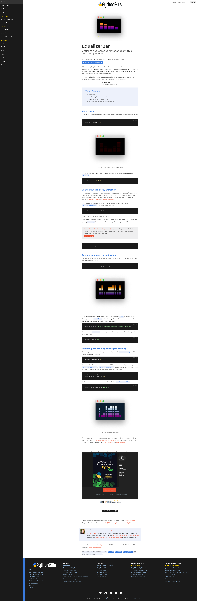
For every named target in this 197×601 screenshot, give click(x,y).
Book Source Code (138, 574)
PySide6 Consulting (183, 572)
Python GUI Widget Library (116, 59)
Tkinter (3, 57)
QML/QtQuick (33, 583)
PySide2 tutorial (132, 523)
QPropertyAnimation (109, 199)
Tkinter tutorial (101, 577)
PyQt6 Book (134, 570)
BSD (135, 599)
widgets (101, 545)
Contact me (168, 579)
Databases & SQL (34, 576)
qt (135, 552)
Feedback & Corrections (173, 570)
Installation (66, 565)
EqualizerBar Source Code (92, 62)
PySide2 (4, 61)
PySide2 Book (143, 568)
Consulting (5, 29)
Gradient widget (107, 442)
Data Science (33, 579)
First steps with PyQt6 (69, 570)
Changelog (109, 599)
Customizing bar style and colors (98, 99)
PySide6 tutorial (119, 523)
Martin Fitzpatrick (88, 59)
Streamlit (4, 54)
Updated (4, 9)
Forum (3, 23)
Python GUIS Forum (173, 565)
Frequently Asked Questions (72, 581)
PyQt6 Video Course (138, 577)
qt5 (83, 554)
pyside (130, 552)
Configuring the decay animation (98, 97)
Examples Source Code (173, 568)
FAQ (2, 12)
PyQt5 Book (134, 568)
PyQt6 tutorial (130, 520)
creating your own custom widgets (103, 440)
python (99, 554)
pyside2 (119, 552)
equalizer (85, 552)
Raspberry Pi (33, 585)
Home (3, 2)
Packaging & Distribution (36, 581)
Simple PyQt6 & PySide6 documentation (75, 577)
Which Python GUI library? (105, 565)
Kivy (2, 65)
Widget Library (67, 574)
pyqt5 (111, 552)
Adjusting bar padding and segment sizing (101, 101)
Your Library (136, 565)
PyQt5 (3, 50)
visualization (90, 554)
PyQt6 (3, 43)
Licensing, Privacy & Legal (172, 581)
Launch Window (7, 33)
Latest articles (101, 579)
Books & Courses (7, 19)
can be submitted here (95, 547)
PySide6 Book (143, 570)
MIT (139, 599)
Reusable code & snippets (71, 579)
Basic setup (91, 94)
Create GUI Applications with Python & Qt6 (98, 229)
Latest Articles (6, 5)
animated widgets (94, 199)
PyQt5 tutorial (109, 523)
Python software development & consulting (108, 537)
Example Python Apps (70, 572)
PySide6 (4, 47)
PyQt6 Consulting (170, 572)
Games (31, 587)
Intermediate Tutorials (36, 572)
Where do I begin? (34, 570)
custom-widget (96, 552)
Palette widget (121, 442)
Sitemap (103, 599)
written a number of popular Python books (125, 535)
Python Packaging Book (138, 572)
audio (105, 552)
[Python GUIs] (110, 5)
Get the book (89, 236)
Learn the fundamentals (36, 574)
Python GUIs (99, 597)
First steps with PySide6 (70, 568)
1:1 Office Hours (6, 36)
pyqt (124, 552)
